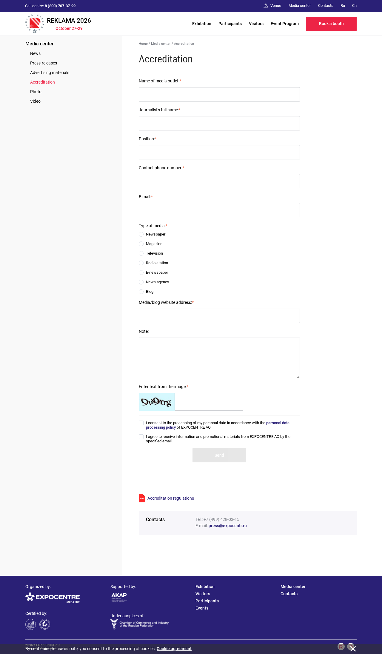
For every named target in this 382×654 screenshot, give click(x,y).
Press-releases (43, 63)
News (35, 53)
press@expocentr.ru (228, 525)
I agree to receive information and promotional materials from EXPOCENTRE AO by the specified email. (218, 438)
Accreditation (42, 82)
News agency (157, 282)
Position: (148, 138)
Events (201, 608)
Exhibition (201, 23)
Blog (149, 291)
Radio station (157, 263)
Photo (35, 91)
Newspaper (155, 234)
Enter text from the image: (163, 386)
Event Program (285, 23)
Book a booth (331, 23)
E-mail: (146, 196)
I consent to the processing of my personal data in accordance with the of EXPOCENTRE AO (217, 425)
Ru (343, 5)
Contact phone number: (161, 167)
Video (35, 101)
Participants (230, 23)
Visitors (256, 23)
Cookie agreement (174, 648)
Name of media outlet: (160, 81)
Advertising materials (49, 72)
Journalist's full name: (160, 109)
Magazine (154, 243)
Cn (354, 5)
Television (154, 253)
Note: (144, 331)
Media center (39, 44)
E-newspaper (157, 272)
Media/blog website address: (166, 302)
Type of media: (153, 225)
